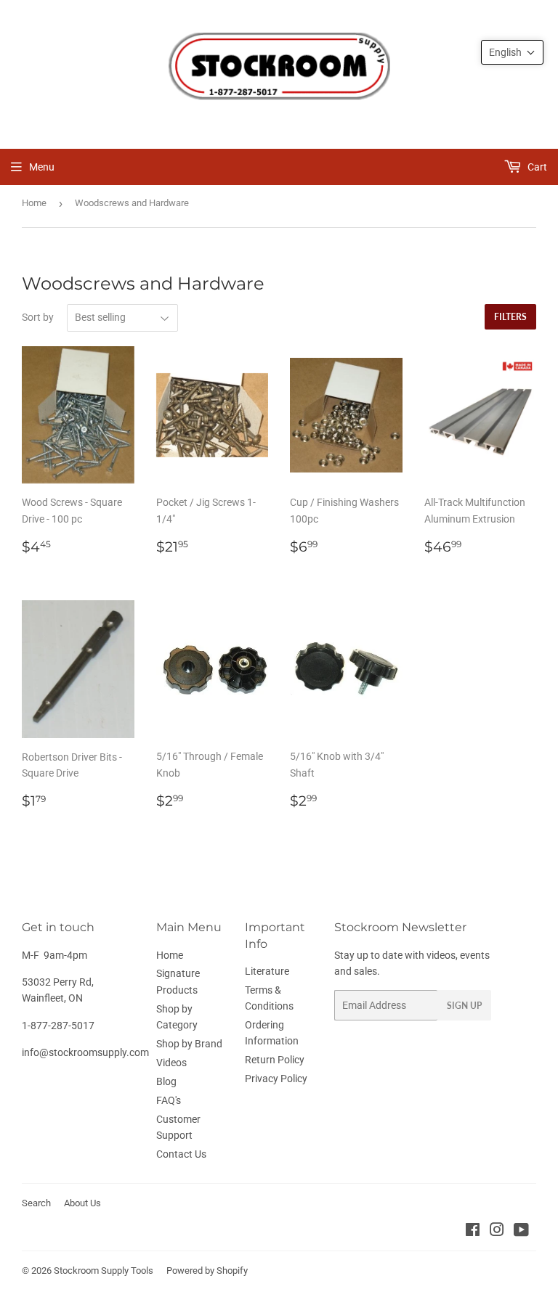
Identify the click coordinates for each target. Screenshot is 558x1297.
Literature (267, 971)
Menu (41, 167)
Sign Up (464, 1005)
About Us (82, 1203)
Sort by (38, 317)
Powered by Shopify (207, 1270)
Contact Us (181, 1154)
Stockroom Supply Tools (103, 1270)
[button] (512, 52)
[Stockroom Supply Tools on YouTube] (521, 1231)
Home (34, 202)
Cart (536, 167)
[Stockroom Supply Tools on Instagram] (497, 1231)
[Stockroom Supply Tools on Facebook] (472, 1231)
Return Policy (274, 1059)
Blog (166, 1081)
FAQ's (168, 1100)
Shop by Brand (189, 1044)
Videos (171, 1062)
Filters (510, 316)
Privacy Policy (276, 1078)
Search (36, 1203)
